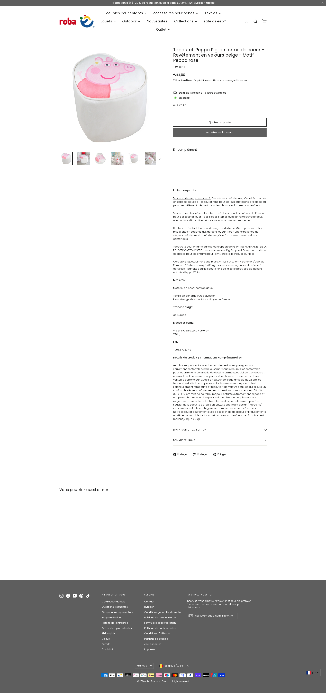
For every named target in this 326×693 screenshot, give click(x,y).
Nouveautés (157, 21)
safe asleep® (215, 21)
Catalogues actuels (113, 601)
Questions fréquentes (115, 607)
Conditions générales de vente (162, 612)
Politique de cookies (156, 639)
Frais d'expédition (197, 80)
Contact (149, 601)
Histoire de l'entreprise (115, 623)
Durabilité (107, 649)
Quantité (179, 105)
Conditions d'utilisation (157, 633)
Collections (184, 21)
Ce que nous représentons (117, 612)
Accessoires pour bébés (174, 13)
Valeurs (106, 639)
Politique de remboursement (161, 617)
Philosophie (108, 633)
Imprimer (149, 649)
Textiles (211, 13)
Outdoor (129, 21)
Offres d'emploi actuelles (117, 628)
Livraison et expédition (190, 429)
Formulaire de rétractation (160, 623)
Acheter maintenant (220, 132)
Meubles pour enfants (124, 13)
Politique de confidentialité (160, 628)
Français (142, 665)
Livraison (149, 607)
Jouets (107, 21)
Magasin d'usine (111, 617)
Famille (106, 644)
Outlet (161, 29)
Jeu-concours (152, 644)
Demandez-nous (184, 440)
